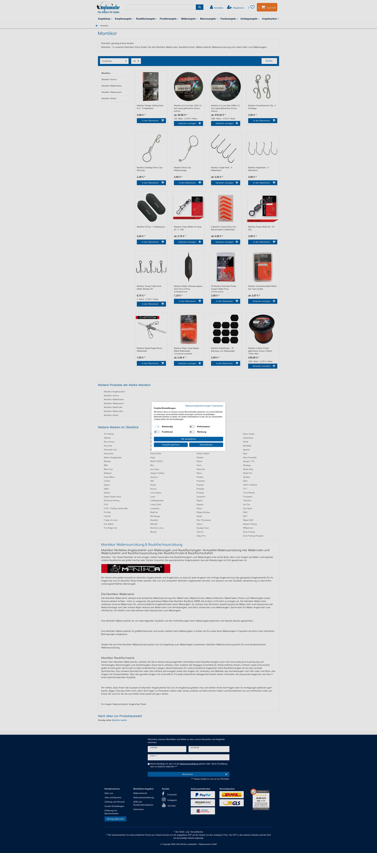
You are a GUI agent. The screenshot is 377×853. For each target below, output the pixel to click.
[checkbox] (157, 426)
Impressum (218, 406)
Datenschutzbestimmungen (198, 406)
